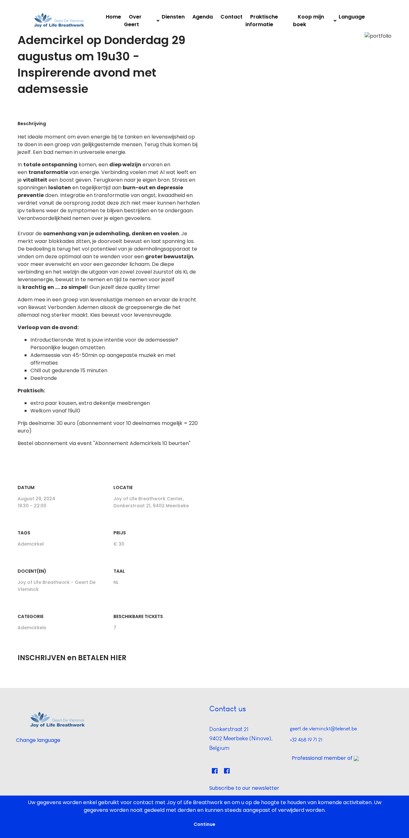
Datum (26, 487)
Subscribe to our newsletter (244, 788)
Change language (38, 740)
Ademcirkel (31, 544)
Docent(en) (32, 571)
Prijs (119, 533)
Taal (119, 571)
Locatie (123, 487)
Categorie (30, 616)
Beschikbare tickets (138, 616)
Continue (204, 824)
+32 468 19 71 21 (306, 739)
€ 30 (118, 544)
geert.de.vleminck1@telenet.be (323, 729)
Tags (24, 533)
